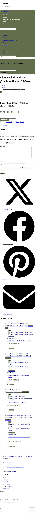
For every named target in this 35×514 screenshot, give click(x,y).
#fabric (17, 122)
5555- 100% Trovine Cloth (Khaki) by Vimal (20, 340)
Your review (3, 146)
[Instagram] (3, 496)
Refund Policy (6, 488)
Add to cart (3, 72)
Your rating (3, 142)
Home (5, 35)
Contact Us (6, 482)
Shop (4, 38)
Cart (4, 42)
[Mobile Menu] (5, 31)
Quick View (12, 371)
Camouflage (10, 434)
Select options (12, 446)
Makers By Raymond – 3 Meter (16, 402)
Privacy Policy (6, 484)
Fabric (7, 122)
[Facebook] (3, 494)
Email (2, 164)
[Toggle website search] (3, 47)
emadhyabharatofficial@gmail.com (15, 467)
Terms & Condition (8, 486)
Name (2, 161)
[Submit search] (17, 56)
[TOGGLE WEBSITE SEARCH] (3, 25)
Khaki (10, 122)
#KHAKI (22, 122)
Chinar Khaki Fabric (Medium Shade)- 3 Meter (14, 89)
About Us (5, 479)
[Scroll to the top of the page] (0, 504)
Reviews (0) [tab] (6, 125)
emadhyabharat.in (11, 471)
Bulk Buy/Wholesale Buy (10, 40)
